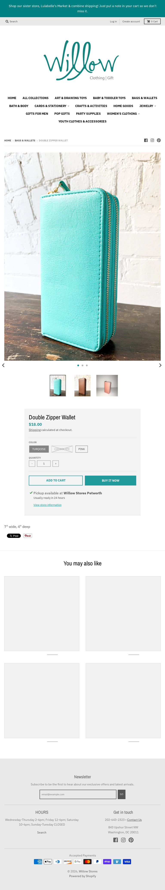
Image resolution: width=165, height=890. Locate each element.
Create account (131, 21)
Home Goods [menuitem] (123, 106)
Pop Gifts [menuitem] (62, 114)
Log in (113, 21)
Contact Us (134, 820)
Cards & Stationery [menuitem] (50, 106)
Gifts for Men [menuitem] (37, 114)
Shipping (35, 430)
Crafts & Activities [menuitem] (91, 106)
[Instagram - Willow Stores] (152, 140)
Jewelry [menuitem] (146, 106)
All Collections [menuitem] (36, 98)
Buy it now (110, 480)
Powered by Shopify (82, 876)
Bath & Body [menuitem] (18, 106)
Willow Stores (88, 871)
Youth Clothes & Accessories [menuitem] (82, 121)
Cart (154, 21)
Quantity (35, 457)
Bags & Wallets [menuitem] (144, 98)
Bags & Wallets (25, 140)
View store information (47, 505)
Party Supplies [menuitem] (88, 114)
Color (33, 442)
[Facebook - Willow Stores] (146, 140)
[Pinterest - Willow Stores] (159, 140)
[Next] (160, 365)
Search (41, 832)
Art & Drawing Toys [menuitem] (71, 98)
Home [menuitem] (12, 98)
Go (121, 794)
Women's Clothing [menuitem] (122, 114)
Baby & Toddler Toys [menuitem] (109, 98)
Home (7, 140)
